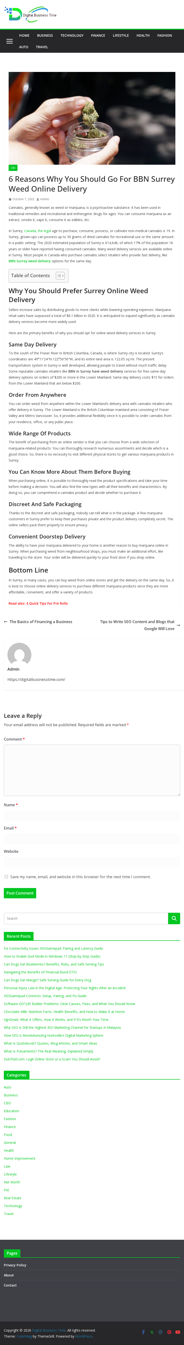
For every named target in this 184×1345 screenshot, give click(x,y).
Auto (23, 47)
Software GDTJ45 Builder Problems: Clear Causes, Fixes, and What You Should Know (69, 1003)
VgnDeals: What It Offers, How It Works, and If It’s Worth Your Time (56, 1019)
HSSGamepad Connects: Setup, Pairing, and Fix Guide (45, 996)
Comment (14, 739)
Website (11, 851)
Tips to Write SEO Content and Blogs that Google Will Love (137, 625)
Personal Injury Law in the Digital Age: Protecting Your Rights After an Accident (65, 988)
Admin (44, 199)
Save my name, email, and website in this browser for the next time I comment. (80, 876)
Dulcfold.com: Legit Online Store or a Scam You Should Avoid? (52, 1059)
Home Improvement (19, 1158)
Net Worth (12, 1182)
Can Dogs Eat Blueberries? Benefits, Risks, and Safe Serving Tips (54, 964)
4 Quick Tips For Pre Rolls (47, 603)
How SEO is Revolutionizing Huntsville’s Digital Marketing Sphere (53, 1035)
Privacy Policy (15, 1265)
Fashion (164, 35)
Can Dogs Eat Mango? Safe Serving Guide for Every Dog (47, 980)
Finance (98, 35)
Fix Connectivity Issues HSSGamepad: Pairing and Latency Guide (53, 948)
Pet (6, 1190)
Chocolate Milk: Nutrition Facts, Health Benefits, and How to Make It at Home (64, 1011)
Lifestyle (121, 35)
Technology (72, 35)
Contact (10, 1285)
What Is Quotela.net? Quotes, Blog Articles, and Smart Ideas (50, 1043)
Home (24, 35)
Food (8, 1134)
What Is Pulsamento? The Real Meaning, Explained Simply (48, 1051)
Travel (42, 47)
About (9, 1275)
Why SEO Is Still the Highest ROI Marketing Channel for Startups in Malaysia (62, 1027)
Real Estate (12, 1198)
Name (11, 804)
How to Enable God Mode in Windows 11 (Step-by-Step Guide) (52, 956)
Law (7, 1166)
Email (10, 828)
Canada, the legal (37, 230)
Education (11, 1111)
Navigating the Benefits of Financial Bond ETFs (40, 972)
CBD (13, 168)
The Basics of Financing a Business (41, 621)
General (10, 1142)
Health (143, 35)
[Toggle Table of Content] (57, 276)
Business (45, 35)
